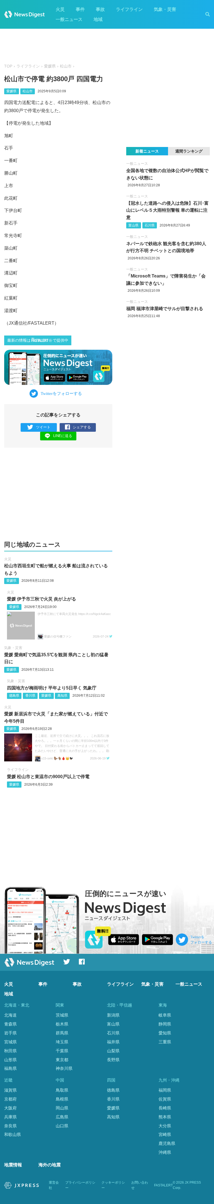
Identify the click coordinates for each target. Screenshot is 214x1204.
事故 (100, 9)
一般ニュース (69, 19)
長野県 (113, 1059)
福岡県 (165, 1090)
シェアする (82, 427)
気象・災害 (165, 9)
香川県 (30, 696)
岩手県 (10, 1033)
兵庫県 (10, 1116)
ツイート (43, 427)
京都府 (10, 1099)
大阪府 (10, 1108)
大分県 (165, 1125)
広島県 (62, 1116)
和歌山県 (12, 1134)
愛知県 (165, 1033)
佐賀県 (165, 1099)
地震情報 (13, 1164)
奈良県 (10, 1125)
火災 (60, 9)
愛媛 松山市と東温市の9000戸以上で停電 (48, 776)
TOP (8, 66)
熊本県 (165, 1116)
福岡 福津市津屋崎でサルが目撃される (164, 308)
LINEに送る (62, 436)
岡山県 (62, 1108)
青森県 (10, 1024)
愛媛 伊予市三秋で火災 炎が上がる (41, 599)
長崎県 (165, 1108)
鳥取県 (62, 1090)
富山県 (133, 225)
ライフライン (129, 9)
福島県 (10, 1068)
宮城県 (10, 1041)
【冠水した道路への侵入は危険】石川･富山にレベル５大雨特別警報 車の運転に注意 (167, 210)
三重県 (165, 1041)
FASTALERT (163, 1185)
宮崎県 (165, 1134)
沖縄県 (165, 1152)
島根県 (62, 1099)
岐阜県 (165, 1015)
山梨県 (113, 1050)
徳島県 (14, 696)
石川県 (150, 225)
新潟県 (113, 1015)
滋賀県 (10, 1090)
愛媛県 (50, 66)
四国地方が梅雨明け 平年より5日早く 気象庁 (51, 688)
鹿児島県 (167, 1143)
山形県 (10, 1059)
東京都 (62, 1059)
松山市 (66, 66)
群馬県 (62, 1033)
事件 (80, 9)
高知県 (62, 696)
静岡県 (165, 1024)
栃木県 (62, 1024)
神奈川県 (64, 1068)
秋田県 (10, 1050)
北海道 (10, 1015)
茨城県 (62, 1015)
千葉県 (62, 1050)
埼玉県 (62, 1041)
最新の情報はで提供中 (37, 340)
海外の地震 (49, 1164)
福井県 (113, 1041)
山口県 (62, 1125)
